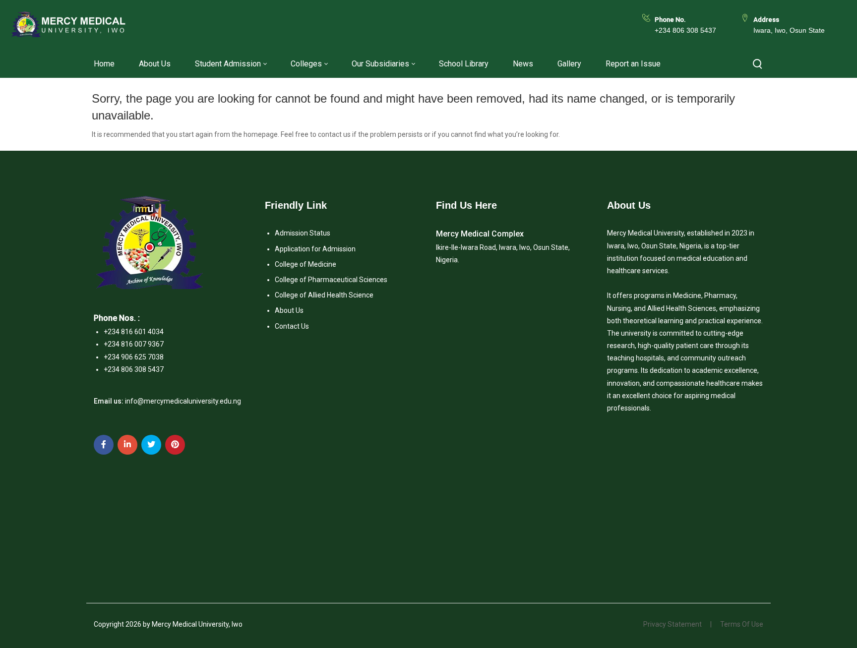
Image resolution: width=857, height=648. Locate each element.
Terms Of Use (741, 624)
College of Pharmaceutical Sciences (331, 280)
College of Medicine (305, 264)
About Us (289, 310)
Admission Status (302, 233)
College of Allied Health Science (324, 295)
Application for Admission (315, 249)
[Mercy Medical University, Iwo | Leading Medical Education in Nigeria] (68, 25)
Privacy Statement (672, 624)
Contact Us (292, 326)
